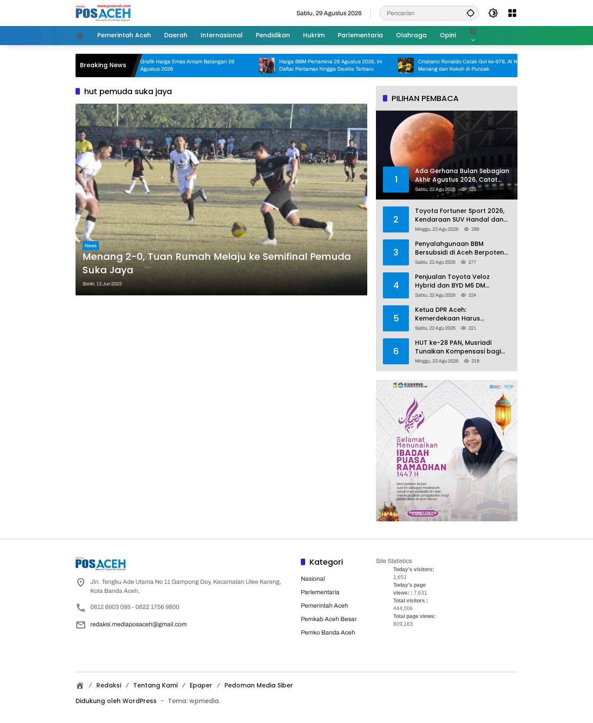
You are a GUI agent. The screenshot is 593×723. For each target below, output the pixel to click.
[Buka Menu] (512, 13)
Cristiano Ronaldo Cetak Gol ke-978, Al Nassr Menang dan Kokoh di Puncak (447, 65)
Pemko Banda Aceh (328, 632)
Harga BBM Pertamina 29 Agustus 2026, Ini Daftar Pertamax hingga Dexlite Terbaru (305, 65)
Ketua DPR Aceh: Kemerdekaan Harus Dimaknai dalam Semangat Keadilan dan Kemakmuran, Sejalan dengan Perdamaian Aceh (460, 314)
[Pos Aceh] (103, 13)
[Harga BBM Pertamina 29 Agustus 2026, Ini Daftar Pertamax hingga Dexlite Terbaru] (241, 65)
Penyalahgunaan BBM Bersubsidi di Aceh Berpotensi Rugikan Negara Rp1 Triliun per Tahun (462, 248)
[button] (470, 13)
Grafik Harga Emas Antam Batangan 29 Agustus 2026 (162, 65)
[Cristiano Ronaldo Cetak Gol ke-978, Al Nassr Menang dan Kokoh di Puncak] (380, 65)
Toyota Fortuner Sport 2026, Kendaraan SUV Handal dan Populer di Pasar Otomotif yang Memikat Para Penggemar (459, 215)
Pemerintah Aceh (324, 605)
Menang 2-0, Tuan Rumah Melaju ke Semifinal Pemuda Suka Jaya (216, 263)
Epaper (201, 685)
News (91, 245)
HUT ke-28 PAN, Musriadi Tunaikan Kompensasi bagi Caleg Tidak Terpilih (458, 347)
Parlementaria (320, 592)
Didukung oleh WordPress (116, 701)
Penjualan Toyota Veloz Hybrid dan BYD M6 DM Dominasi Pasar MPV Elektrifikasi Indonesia (452, 281)
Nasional (313, 579)
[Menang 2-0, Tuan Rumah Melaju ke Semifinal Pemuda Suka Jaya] (221, 199)
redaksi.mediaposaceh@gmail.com (138, 624)
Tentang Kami (155, 685)
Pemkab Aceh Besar (329, 619)
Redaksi (108, 685)
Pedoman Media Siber (258, 685)
